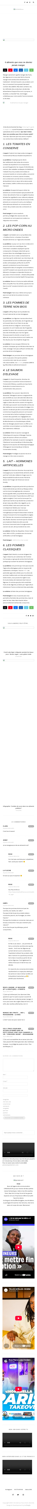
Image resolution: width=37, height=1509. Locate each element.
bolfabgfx (27, 1505)
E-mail (5, 1081)
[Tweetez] (5, 70)
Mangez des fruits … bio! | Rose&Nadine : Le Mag (14, 1013)
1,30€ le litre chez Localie (20, 540)
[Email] (26, 70)
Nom (4, 1074)
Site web (5, 1088)
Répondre (31, 826)
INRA (25, 570)
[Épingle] (10, 70)
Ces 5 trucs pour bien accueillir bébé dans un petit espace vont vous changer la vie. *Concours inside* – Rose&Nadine (18, 1031)
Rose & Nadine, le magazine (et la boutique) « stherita (14, 988)
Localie (19, 362)
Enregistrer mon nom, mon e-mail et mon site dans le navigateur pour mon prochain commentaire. (7, 1107)
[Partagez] (16, 70)
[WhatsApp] (31, 70)
